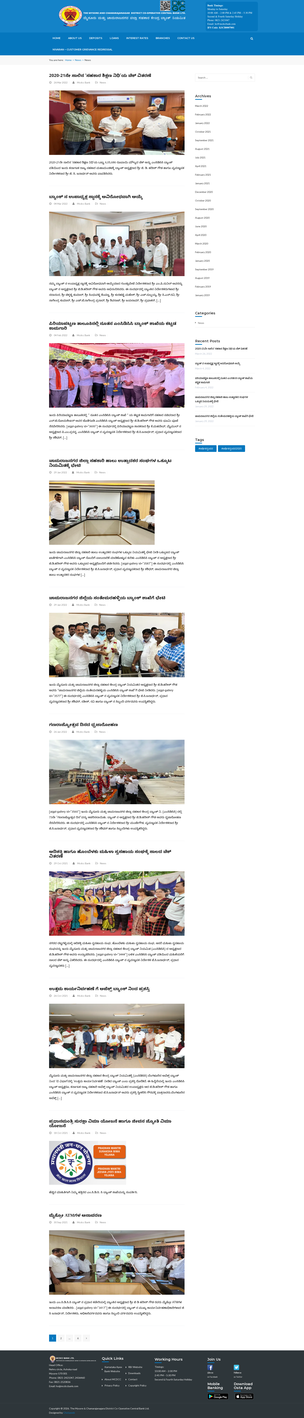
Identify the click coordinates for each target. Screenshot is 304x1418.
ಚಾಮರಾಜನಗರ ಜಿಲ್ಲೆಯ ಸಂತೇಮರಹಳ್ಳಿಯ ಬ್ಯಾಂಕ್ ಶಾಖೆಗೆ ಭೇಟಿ (107, 599)
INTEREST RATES (137, 38)
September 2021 (204, 140)
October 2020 (203, 200)
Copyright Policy (137, 1385)
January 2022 (202, 123)
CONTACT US (185, 38)
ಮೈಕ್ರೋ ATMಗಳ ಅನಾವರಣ (75, 1216)
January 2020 (202, 260)
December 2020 (204, 191)
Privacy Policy (111, 1385)
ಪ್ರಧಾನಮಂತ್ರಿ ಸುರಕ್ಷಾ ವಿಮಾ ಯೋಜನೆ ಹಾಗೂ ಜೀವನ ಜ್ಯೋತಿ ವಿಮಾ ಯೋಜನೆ (110, 1124)
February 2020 (203, 252)
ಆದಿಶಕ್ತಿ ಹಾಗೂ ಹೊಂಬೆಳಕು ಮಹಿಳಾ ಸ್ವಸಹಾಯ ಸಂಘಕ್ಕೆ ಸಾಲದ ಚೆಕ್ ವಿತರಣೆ (110, 855)
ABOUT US (75, 38)
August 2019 (202, 277)
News (78, 59)
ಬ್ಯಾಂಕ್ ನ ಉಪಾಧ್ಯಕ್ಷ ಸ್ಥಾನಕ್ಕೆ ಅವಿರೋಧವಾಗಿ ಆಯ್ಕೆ (95, 197)
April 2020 (200, 234)
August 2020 (202, 217)
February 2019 (203, 286)
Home (68, 59)
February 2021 (203, 174)
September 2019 (204, 269)
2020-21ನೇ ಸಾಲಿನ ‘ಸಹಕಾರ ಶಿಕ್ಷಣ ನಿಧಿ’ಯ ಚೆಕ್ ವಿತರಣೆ (100, 76)
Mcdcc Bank (83, 82)
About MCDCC (112, 1379)
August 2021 (202, 148)
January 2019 (202, 295)
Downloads (134, 1373)
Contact (132, 1379)
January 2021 (202, 183)
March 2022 (201, 105)
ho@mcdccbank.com (67, 1386)
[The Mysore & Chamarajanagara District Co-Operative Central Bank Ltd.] (127, 15)
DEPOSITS (95, 38)
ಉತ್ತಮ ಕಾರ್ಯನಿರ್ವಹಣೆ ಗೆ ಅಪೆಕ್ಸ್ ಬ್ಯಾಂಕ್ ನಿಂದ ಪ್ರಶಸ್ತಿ (99, 989)
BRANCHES (163, 38)
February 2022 (203, 114)
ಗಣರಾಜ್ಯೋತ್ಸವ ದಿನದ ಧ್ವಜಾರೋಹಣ (83, 725)
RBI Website (135, 1366)
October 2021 (203, 131)
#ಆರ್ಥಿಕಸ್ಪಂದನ (206, 448)
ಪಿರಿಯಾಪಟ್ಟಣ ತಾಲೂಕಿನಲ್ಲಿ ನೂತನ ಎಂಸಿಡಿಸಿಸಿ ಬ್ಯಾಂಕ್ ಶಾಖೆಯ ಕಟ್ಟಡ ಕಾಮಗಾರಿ (112, 327)
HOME (57, 38)
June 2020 (201, 226)
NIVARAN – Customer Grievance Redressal (83, 49)
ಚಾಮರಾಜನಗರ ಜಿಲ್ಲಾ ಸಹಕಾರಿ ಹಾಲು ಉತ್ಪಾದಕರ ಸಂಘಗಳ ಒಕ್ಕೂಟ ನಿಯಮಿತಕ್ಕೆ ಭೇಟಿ (110, 464)
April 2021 (200, 166)
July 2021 (200, 157)
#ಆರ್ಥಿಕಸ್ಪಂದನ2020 (231, 448)
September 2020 (204, 209)
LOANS (114, 38)
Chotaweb (69, 1412)
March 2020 (201, 243)
